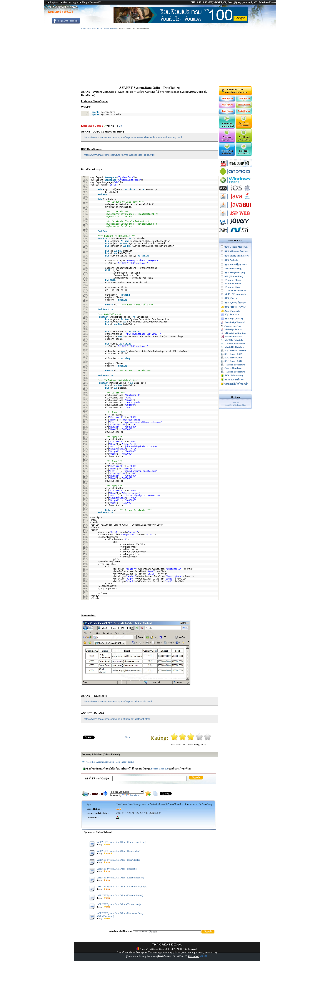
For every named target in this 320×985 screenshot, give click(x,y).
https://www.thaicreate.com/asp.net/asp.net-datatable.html (118, 701)
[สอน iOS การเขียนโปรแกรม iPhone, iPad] (235, 191)
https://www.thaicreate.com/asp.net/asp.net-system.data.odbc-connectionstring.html (133, 137)
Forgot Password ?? (91, 2)
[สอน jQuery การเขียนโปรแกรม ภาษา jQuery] (235, 225)
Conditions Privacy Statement (142, 956)
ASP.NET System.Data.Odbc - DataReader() (118, 851)
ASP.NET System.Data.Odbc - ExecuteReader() (120, 877)
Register (54, 2)
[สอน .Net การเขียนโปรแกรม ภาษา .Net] (235, 233)
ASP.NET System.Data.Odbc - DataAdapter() (119, 859)
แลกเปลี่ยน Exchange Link (235, 405)
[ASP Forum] (244, 100)
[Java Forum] (226, 113)
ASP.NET (91, 28)
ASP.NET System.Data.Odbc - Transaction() (119, 904)
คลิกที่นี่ (204, 956)
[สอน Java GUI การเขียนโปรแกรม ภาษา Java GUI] (235, 208)
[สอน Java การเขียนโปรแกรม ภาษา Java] (235, 199)
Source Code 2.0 (159, 768)
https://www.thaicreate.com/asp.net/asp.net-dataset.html (117, 718)
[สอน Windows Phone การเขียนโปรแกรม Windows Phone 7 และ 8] (235, 183)
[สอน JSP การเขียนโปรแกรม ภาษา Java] (235, 216)
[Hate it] (174, 739)
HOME (83, 28)
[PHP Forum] (226, 100)
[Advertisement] (160, 58)
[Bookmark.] (148, 795)
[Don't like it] (182, 739)
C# (120, 125)
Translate (134, 795)
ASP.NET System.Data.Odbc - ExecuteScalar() (120, 895)
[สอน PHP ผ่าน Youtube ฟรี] (235, 166)
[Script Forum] (244, 113)
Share (127, 737)
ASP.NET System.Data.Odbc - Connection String (121, 842)
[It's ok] (191, 739)
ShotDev (235, 402)
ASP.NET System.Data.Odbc (107, 28)
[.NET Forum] (226, 106)
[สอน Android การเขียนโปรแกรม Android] (235, 174)
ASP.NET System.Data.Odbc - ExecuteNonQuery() (122, 886)
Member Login (70, 2)
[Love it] (207, 739)
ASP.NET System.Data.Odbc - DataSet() (116, 868)
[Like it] (199, 739)
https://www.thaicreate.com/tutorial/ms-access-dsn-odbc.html (119, 154)
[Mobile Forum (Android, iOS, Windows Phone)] (244, 106)
